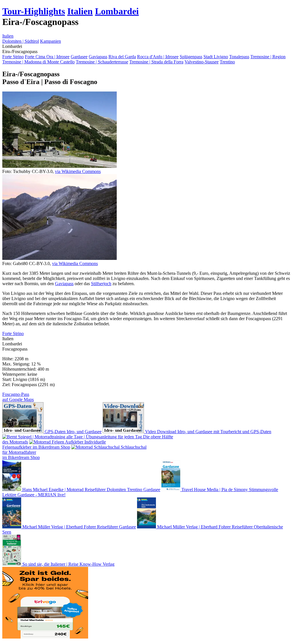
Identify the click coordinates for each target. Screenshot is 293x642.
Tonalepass (239, 56)
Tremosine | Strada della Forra (156, 61)
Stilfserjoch (101, 283)
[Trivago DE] (45, 637)
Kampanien (50, 41)
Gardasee (79, 56)
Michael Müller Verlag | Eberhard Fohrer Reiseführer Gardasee (78, 526)
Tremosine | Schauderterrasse (102, 61)
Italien (80, 11)
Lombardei (117, 11)
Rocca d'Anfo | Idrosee (158, 56)
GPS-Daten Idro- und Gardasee (72, 431)
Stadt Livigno (215, 56)
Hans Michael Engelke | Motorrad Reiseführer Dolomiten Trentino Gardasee (90, 489)
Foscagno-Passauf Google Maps (18, 397)
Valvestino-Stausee (202, 61)
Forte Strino (13, 56)
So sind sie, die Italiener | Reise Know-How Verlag (67, 564)
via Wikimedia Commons (78, 171)
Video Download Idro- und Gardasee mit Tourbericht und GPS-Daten (207, 431)
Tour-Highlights (33, 11)
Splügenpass (191, 56)
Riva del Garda (122, 56)
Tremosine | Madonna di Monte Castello (38, 61)
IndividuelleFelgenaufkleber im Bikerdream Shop (54, 444)
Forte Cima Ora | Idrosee (47, 56)
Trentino (227, 61)
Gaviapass (98, 56)
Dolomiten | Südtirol (20, 41)
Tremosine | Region (268, 56)
